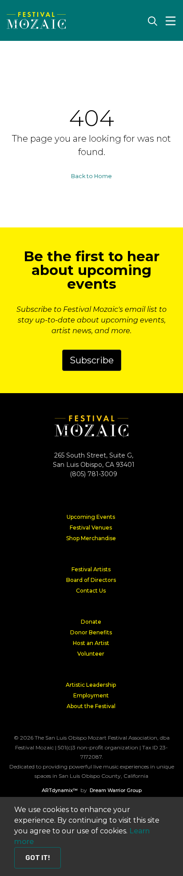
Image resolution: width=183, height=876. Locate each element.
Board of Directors (91, 580)
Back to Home (91, 176)
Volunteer (90, 653)
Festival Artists (91, 569)
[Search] (152, 20)
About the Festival (91, 706)
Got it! (37, 858)
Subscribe (92, 360)
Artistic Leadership (91, 684)
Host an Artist (91, 643)
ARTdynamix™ (60, 790)
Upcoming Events (91, 517)
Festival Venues (91, 527)
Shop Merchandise (91, 538)
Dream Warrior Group (116, 790)
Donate (91, 621)
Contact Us (91, 590)
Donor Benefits (91, 632)
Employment (91, 695)
